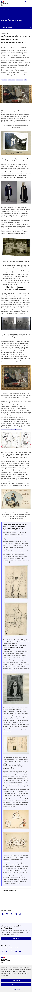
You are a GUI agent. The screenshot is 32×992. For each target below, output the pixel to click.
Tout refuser (16, 985)
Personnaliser (16, 989)
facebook (11, 951)
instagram (15, 951)
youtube (20, 951)
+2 (25, 79)
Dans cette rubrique (8, 27)
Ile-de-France (11, 79)
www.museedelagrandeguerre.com (11, 429)
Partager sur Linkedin (11, 914)
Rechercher (25, 2)
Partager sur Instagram (15, 914)
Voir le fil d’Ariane (5, 9)
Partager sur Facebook (2, 914)
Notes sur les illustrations (9, 890)
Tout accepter (16, 981)
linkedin (7, 951)
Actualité (4, 79)
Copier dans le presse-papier (20, 914)
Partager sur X (7, 914)
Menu (29, 2)
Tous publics (19, 79)
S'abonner (16, 938)
